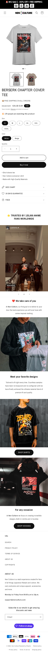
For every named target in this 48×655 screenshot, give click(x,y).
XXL (36, 123)
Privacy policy (13, 650)
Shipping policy (36, 650)
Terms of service (25, 650)
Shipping (13, 109)
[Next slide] (29, 294)
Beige (17, 138)
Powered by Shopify (25, 646)
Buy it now (24, 165)
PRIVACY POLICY (11, 548)
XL (27, 123)
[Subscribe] (40, 617)
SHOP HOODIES (24, 526)
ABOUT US (9, 559)
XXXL (6, 129)
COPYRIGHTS (10, 565)
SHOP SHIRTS (24, 452)
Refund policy (37, 646)
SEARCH (8, 542)
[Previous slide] (18, 294)
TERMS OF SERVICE (12, 553)
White (6, 138)
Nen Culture (15, 646)
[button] (5, 12)
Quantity (4, 144)
